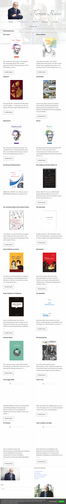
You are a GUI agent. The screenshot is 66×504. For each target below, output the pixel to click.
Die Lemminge (37, 473)
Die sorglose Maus (38, 471)
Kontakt (55, 22)
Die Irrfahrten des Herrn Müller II (46, 165)
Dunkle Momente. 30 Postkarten (12, 293)
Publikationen (22, 22)
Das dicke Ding (40, 207)
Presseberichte (33, 26)
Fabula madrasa (40, 34)
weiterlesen (9, 73)
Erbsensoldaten (7, 337)
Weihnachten (40, 249)
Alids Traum (39, 379)
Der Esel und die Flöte (39, 476)
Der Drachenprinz (41, 337)
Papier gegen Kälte (8, 379)
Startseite (10, 22)
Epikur (38, 121)
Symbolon (6, 76)
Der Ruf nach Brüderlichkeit (11, 165)
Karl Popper (6, 34)
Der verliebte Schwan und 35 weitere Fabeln (16, 207)
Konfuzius (36, 478)
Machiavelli (7, 121)
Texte (33, 22)
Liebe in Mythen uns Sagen (44, 423)
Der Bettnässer (40, 293)
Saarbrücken (40, 76)
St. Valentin (6, 423)
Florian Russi (45, 13)
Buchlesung (45, 22)
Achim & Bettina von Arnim (11, 249)
